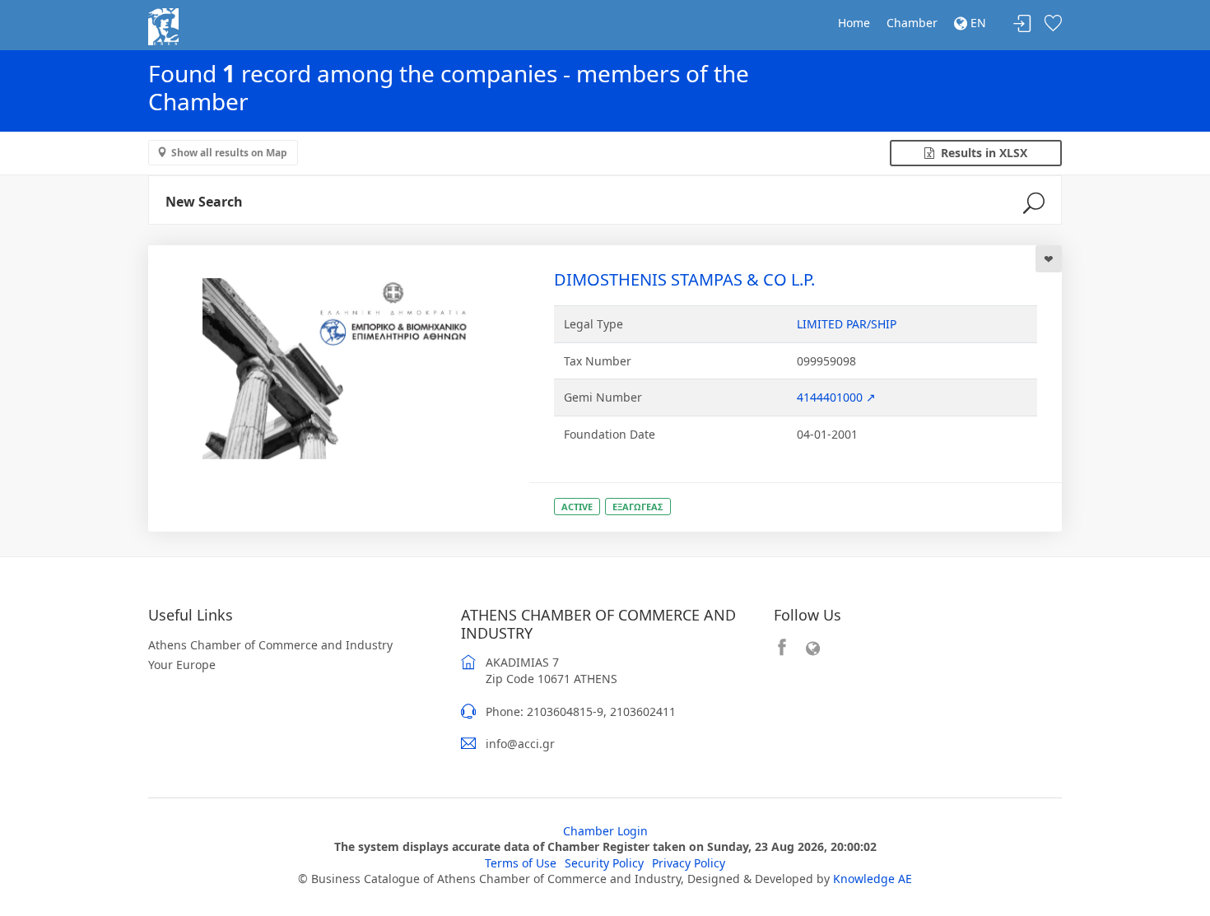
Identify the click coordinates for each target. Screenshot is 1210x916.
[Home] (163, 25)
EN (976, 22)
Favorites (1053, 24)
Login (1022, 24)
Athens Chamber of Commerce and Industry (270, 645)
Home (854, 22)
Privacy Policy (688, 863)
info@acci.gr (520, 743)
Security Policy (604, 863)
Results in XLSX (980, 152)
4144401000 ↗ (836, 397)
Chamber (912, 22)
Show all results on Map (229, 153)
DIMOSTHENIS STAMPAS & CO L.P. (684, 279)
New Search (204, 202)
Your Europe (182, 664)
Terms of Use (520, 863)
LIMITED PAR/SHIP (846, 324)
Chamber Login (605, 831)
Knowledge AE (872, 878)
